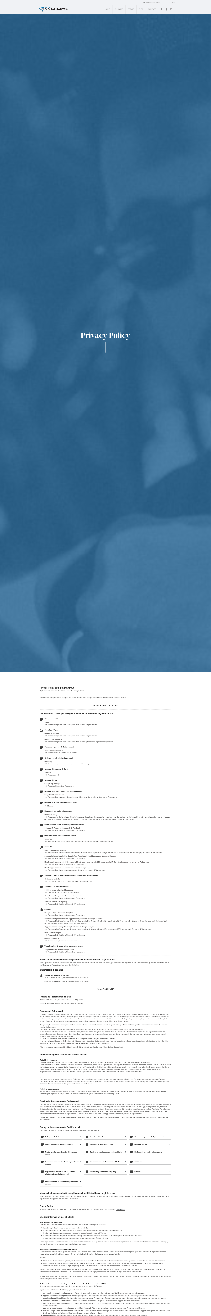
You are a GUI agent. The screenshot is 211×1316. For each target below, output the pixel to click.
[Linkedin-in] (162, 9)
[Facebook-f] (166, 9)
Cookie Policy (120, 1209)
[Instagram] (171, 9)
